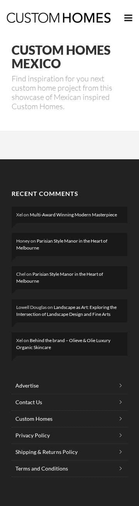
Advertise (27, 385)
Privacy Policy (32, 435)
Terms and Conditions (41, 468)
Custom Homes (34, 418)
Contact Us (28, 402)
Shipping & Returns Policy (46, 452)
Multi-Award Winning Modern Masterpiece (73, 215)
